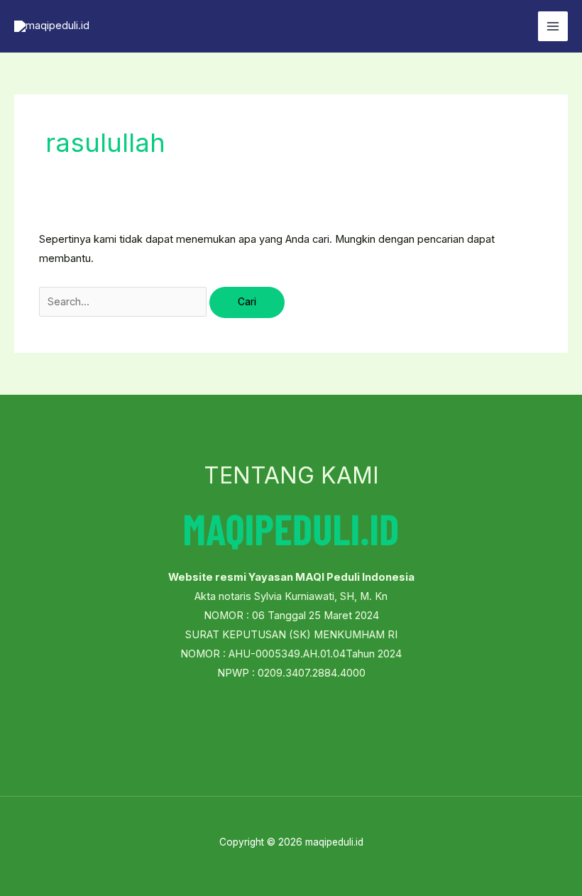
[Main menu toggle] (553, 26)
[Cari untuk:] (124, 301)
